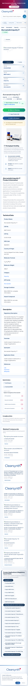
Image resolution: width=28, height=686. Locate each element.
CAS (5, 368)
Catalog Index (11, 22)
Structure (9, 62)
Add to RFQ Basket (14, 118)
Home (2, 27)
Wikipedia (6, 371)
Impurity (16, 27)
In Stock (5, 32)
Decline (23, 682)
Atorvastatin (9, 27)
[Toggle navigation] (25, 11)
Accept (17, 682)
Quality (20, 62)
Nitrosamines (19, 22)
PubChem (6, 369)
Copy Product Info (14, 114)
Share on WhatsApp (15, 110)
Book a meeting (15, 6)
